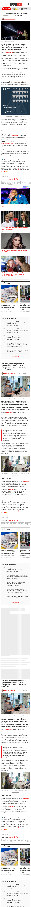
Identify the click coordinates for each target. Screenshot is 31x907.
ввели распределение (17, 150)
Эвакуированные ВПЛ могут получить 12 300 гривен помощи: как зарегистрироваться (8, 306)
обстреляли (10, 121)
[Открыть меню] (2, 4)
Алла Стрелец (8, 865)
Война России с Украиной (9, 183)
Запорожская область (17, 182)
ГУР (7, 523)
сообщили (9, 52)
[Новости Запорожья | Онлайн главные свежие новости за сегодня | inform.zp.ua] (15, 4)
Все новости (15, 356)
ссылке (3, 171)
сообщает (9, 412)
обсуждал (15, 135)
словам (5, 73)
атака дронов (4, 182)
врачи (3, 523)
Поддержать (6, 8)
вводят (11, 489)
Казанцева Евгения (9, 19)
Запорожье (24, 182)
